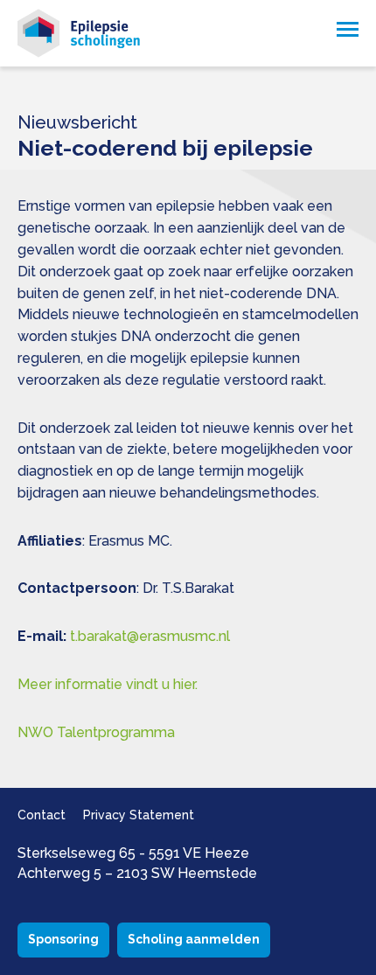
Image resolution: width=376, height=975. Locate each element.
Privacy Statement (138, 815)
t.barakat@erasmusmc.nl (150, 636)
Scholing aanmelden (194, 939)
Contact (41, 815)
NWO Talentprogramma (96, 732)
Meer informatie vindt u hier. (107, 684)
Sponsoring (63, 939)
